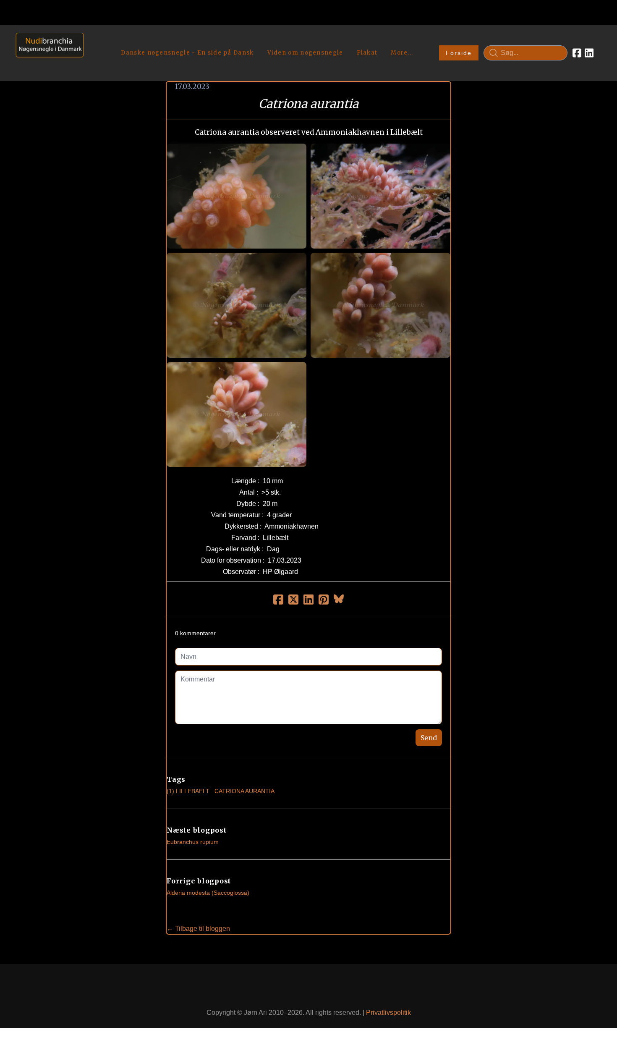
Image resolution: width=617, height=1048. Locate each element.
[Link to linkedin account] (589, 53)
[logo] (47, 53)
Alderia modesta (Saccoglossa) (208, 892)
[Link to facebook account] (577, 53)
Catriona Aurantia (244, 791)
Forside (459, 53)
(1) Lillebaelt (188, 791)
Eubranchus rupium (193, 841)
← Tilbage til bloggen (198, 928)
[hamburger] (94, 41)
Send (429, 738)
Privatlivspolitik (388, 1012)
